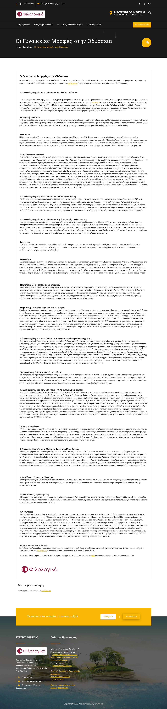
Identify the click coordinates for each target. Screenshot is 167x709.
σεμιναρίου (72, 83)
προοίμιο (96, 102)
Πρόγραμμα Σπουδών (43, 25)
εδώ (93, 555)
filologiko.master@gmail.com (53, 3)
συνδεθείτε (46, 591)
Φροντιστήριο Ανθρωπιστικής (129, 12)
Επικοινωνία (143, 25)
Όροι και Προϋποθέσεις (60, 677)
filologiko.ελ (42, 551)
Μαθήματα (108, 616)
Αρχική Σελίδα (23, 25)
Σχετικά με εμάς (94, 25)
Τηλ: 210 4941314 (26, 3)
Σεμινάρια (27, 47)
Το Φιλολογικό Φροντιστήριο (70, 25)
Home (18, 47)
